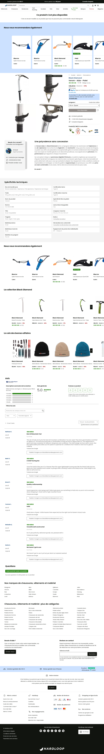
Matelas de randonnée (10, 624)
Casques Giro (81, 610)
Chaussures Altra (82, 622)
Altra (30, 587)
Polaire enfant (57, 610)
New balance (80, 589)
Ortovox (6, 589)
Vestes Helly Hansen (58, 619)
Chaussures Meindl (58, 626)
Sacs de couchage (9, 628)
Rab (5, 592)
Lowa (5, 596)
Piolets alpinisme (87, 75)
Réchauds (31, 608)
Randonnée (25, 9)
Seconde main (75, 9)
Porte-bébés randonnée (35, 628)
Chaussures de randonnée (36, 615)
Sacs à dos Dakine (58, 628)
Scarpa (55, 592)
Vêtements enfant (58, 608)
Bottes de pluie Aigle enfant (60, 612)
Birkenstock (80, 594)
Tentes (6, 622)
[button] (22, 89)
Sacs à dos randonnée (35, 610)
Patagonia (7, 587)
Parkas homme (8, 617)
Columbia (55, 589)
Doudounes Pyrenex (58, 617)
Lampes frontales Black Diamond (62, 624)
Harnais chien (81, 615)
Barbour (31, 596)
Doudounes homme (10, 615)
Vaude (54, 594)
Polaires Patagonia (58, 615)
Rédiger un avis (86, 83)
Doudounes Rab (81, 612)
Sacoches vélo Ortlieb (83, 619)
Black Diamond (75, 78)
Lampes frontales (9, 626)
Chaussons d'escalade (35, 622)
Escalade (43, 9)
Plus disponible (82, 110)
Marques (83, 9)
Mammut (55, 596)
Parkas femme (8, 610)
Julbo (78, 587)
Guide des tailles (94, 102)
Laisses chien (80, 617)
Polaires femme (8, 612)
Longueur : (72, 102)
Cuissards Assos (81, 608)
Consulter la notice (59, 219)
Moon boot (32, 592)
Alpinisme (79, 75)
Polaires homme (9, 619)
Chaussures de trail (34, 617)
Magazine (100, 9)
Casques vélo (32, 626)
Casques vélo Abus (82, 626)
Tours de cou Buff (82, 624)
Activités (65, 9)
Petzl (78, 596)
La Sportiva (7, 594)
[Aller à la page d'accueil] (70, 75)
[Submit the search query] (88, 6)
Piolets (30, 612)
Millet (30, 589)
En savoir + (38, 169)
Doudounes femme (9, 608)
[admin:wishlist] (98, 110)
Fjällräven (55, 587)
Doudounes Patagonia (83, 628)
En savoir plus (73, 98)
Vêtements (4, 9)
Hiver (57, 9)
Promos (91, 9)
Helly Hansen (32, 594)
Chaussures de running (35, 619)
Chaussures (14, 9)
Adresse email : (65, 650)
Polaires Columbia (58, 622)
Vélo (51, 9)
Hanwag (79, 592)
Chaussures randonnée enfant (37, 624)
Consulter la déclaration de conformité (65, 225)
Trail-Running (34, 9)
